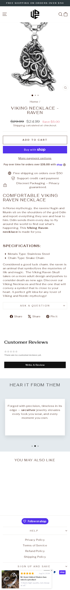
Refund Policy (35, 551)
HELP (34, 530)
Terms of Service (35, 545)
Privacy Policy (35, 539)
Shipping (19, 125)
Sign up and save (34, 566)
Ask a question (35, 305)
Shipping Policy (35, 556)
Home (34, 101)
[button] (35, 365)
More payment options (35, 158)
